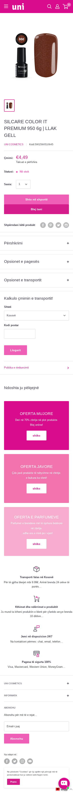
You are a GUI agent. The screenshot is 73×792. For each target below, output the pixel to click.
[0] (65, 6)
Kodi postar (11, 325)
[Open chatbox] (64, 783)
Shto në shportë (36, 199)
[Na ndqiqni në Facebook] (7, 761)
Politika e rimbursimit (16, 367)
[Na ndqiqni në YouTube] (30, 761)
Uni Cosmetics (13, 144)
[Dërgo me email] (66, 225)
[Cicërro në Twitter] (58, 225)
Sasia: (8, 184)
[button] (64, 789)
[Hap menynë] (6, 6)
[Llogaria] (57, 6)
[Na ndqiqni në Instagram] (22, 761)
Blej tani (36, 209)
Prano (13, 782)
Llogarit (15, 350)
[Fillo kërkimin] (49, 6)
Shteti (7, 306)
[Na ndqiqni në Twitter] (14, 761)
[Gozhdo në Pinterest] (51, 225)
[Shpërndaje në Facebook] (43, 225)
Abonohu (16, 738)
